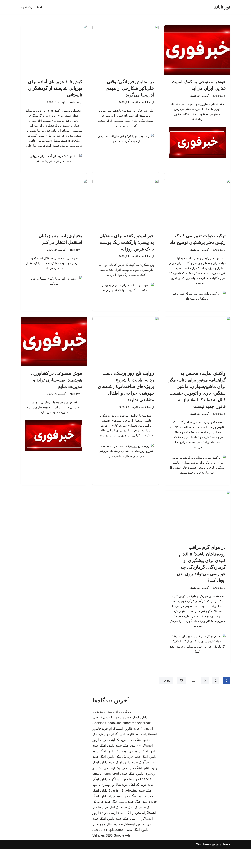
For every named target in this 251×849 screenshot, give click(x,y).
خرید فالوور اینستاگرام (124, 728)
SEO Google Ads (118, 835)
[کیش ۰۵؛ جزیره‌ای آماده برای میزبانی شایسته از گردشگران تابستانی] (54, 50)
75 (181, 680)
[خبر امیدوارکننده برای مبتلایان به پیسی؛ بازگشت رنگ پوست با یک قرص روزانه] (125, 204)
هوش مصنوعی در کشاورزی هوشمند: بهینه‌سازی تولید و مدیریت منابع (56, 380)
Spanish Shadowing (107, 723)
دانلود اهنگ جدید (136, 717)
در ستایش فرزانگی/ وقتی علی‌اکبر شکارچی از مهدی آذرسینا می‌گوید (130, 88)
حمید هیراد (115, 796)
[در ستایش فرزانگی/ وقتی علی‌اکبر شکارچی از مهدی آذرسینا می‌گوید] (125, 50)
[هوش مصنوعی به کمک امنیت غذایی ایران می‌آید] (197, 50)
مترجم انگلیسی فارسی (108, 717)
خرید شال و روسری (114, 785)
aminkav (218, 95)
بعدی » (166, 680)
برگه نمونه (27, 7)
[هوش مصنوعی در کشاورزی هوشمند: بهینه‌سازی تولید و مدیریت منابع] (54, 341)
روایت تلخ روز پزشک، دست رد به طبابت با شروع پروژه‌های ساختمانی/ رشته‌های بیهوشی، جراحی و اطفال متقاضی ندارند (126, 386)
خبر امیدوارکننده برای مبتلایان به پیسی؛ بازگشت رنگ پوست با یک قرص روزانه (126, 242)
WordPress (203, 844)
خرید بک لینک (101, 734)
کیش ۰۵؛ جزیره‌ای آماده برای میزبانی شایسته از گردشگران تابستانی (55, 88)
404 (39, 7)
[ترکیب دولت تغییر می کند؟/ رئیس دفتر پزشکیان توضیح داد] (197, 204)
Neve (226, 844)
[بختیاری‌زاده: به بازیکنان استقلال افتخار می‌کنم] (54, 204)
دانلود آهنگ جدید (143, 762)
